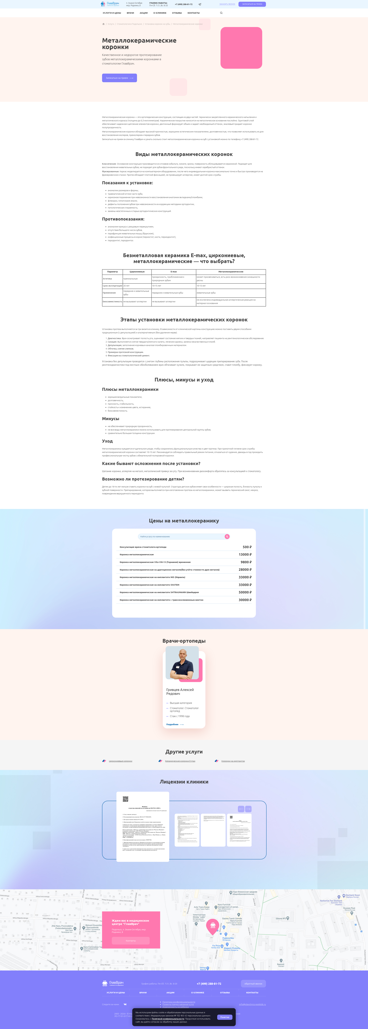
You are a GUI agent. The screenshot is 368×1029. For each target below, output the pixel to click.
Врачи (130, 13)
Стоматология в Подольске (129, 24)
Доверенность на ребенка (175, 1007)
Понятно (224, 1017)
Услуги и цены (112, 13)
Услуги (111, 24)
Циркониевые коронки (120, 761)
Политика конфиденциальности (178, 1002)
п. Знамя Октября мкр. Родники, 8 (134, 4)
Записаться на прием (252, 4)
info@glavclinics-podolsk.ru (252, 1004)
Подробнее (172, 724)
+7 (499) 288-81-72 (183, 4)
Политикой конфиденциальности (168, 1019)
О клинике (159, 13)
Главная (103, 24)
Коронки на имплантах (233, 761)
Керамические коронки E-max (180, 761)
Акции (144, 13)
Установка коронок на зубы (157, 24)
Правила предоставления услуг (178, 1004)
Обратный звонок (253, 983)
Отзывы (177, 13)
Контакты (194, 13)
